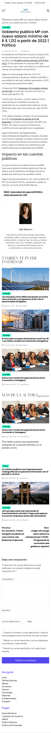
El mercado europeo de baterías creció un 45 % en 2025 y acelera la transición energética (25, 339)
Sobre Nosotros (9, 713)
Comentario (8, 579)
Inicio (4, 677)
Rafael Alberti (22, 306)
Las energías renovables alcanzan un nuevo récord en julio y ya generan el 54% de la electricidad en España (25, 299)
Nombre (6, 610)
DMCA (5, 719)
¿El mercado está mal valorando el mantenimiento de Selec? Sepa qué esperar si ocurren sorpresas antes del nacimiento (25, 513)
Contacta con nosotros (12, 716)
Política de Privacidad (12, 725)
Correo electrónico (11, 621)
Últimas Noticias (9, 680)
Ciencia (5, 466)
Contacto (6, 701)
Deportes (6, 695)
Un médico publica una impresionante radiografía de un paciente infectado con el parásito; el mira (25, 472)
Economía (6, 27)
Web (29, 621)
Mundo (5, 683)
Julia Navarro (25, 51)
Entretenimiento (9, 698)
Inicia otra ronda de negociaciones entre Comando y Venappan (23, 379)
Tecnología (7, 692)
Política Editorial (9, 722)
